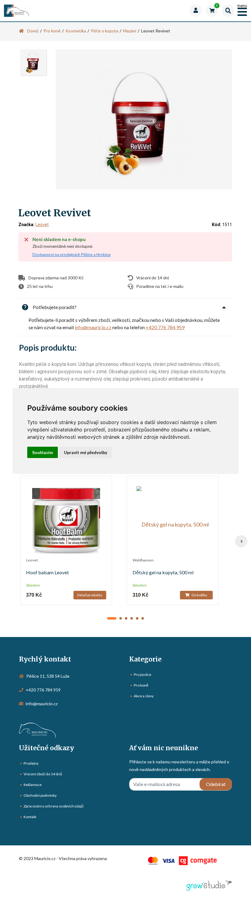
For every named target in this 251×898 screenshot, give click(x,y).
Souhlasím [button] (42, 452)
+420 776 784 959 (165, 327)
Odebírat (216, 784)
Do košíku (199, 595)
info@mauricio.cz (93, 327)
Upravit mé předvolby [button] (85, 452)
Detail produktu (89, 595)
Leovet (42, 224)
